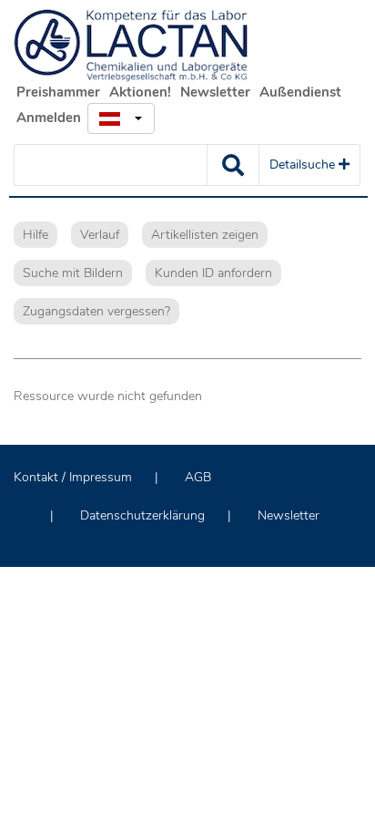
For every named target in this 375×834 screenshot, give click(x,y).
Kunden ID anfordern (213, 273)
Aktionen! (140, 92)
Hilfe (35, 234)
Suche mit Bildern (73, 273)
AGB (198, 477)
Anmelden (48, 117)
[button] (121, 118)
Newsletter (215, 92)
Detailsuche (304, 164)
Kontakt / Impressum (73, 477)
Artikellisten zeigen (204, 234)
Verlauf (99, 234)
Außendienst (300, 92)
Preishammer (58, 92)
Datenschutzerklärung (142, 515)
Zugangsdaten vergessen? (96, 311)
